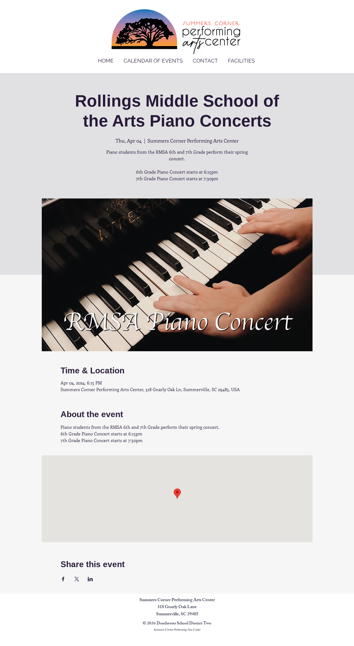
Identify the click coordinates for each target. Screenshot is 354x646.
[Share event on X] (76, 579)
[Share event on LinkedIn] (90, 579)
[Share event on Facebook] (63, 579)
